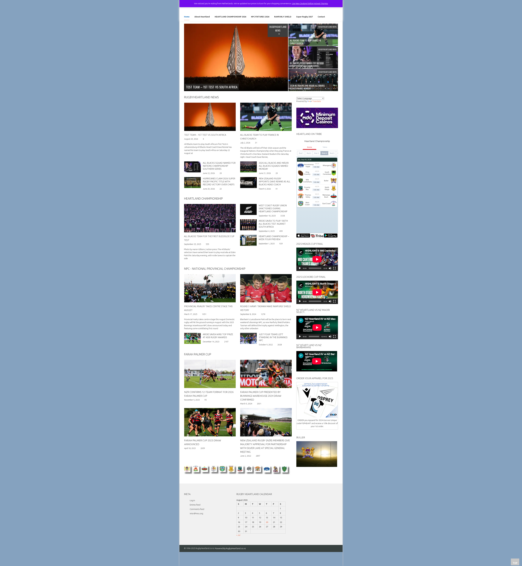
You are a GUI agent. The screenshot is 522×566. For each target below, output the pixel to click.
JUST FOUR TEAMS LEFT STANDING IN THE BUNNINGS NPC (273, 337)
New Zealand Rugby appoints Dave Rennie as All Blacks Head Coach (274, 181)
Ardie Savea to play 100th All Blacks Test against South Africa (273, 224)
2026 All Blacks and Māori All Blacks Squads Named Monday (274, 166)
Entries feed (195, 505)
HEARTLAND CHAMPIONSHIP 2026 (230, 17)
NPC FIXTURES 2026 (260, 17)
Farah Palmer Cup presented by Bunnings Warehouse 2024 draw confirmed (260, 396)
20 (267, 522)
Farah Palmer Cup (197, 354)
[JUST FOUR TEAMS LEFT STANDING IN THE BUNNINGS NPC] (248, 338)
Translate (316, 101)
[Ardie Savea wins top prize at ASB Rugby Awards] (192, 338)
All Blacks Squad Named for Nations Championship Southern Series (219, 166)
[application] (317, 259)
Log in (192, 500)
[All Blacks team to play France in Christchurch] (266, 117)
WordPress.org (196, 513)
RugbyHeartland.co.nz (236, 548)
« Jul (238, 535)
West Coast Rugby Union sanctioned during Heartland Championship (273, 208)
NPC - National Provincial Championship (214, 268)
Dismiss (324, 3)
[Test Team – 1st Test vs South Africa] (236, 57)
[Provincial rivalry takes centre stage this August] (210, 288)
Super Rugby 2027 (304, 17)
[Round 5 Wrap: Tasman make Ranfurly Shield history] (266, 288)
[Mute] (330, 268)
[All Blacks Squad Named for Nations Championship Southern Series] (192, 166)
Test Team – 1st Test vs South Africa (205, 135)
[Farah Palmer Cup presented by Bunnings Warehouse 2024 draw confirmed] (266, 374)
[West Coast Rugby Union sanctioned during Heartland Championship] (248, 209)
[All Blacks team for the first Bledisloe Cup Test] (210, 218)
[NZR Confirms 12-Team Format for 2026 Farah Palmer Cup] (210, 374)
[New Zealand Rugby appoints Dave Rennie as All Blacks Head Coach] (248, 182)
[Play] (300, 268)
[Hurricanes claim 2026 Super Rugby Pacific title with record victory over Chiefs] (192, 182)
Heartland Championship (203, 198)
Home (186, 17)
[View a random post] (334, 17)
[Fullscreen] (334, 268)
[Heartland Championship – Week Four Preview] (248, 240)
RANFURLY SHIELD (282, 17)
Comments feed (197, 509)
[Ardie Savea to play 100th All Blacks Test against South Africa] (248, 225)
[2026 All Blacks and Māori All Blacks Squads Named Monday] (248, 166)
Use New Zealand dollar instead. (306, 3)
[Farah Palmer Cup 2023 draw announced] (210, 422)
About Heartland (202, 17)
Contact (321, 17)
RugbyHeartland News (201, 97)
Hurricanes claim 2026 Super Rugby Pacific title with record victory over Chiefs (219, 181)
